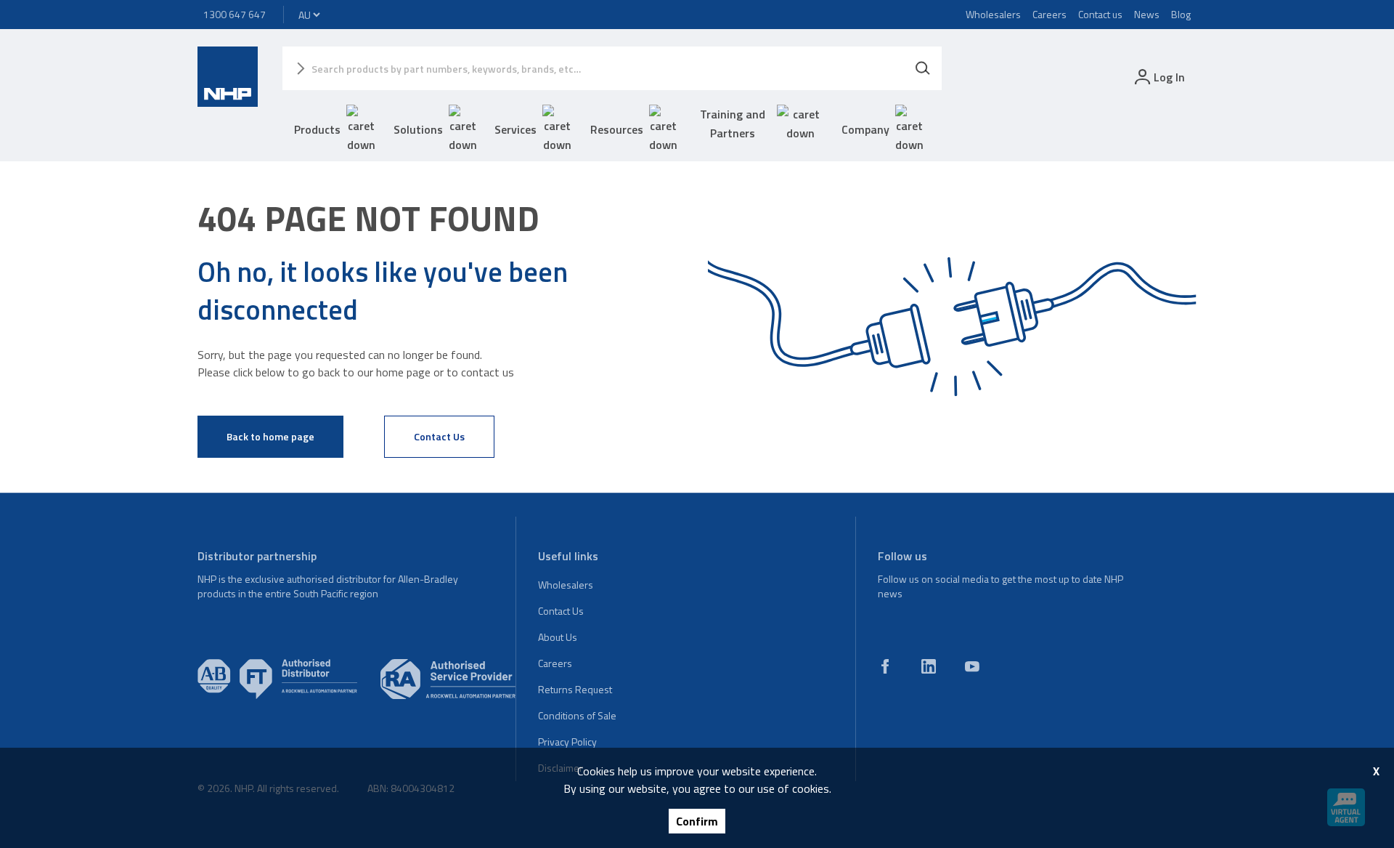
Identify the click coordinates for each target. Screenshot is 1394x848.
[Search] (923, 68)
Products (317, 129)
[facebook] (885, 666)
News (1146, 14)
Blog (1181, 14)
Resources (616, 129)
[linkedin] (928, 666)
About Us (557, 637)
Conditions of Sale (577, 715)
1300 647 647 (234, 14)
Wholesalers (993, 14)
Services (515, 129)
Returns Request (575, 689)
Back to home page (270, 436)
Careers (1049, 14)
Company (865, 129)
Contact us (1100, 14)
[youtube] (972, 666)
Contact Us (439, 436)
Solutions (418, 129)
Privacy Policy (567, 741)
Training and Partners (732, 123)
